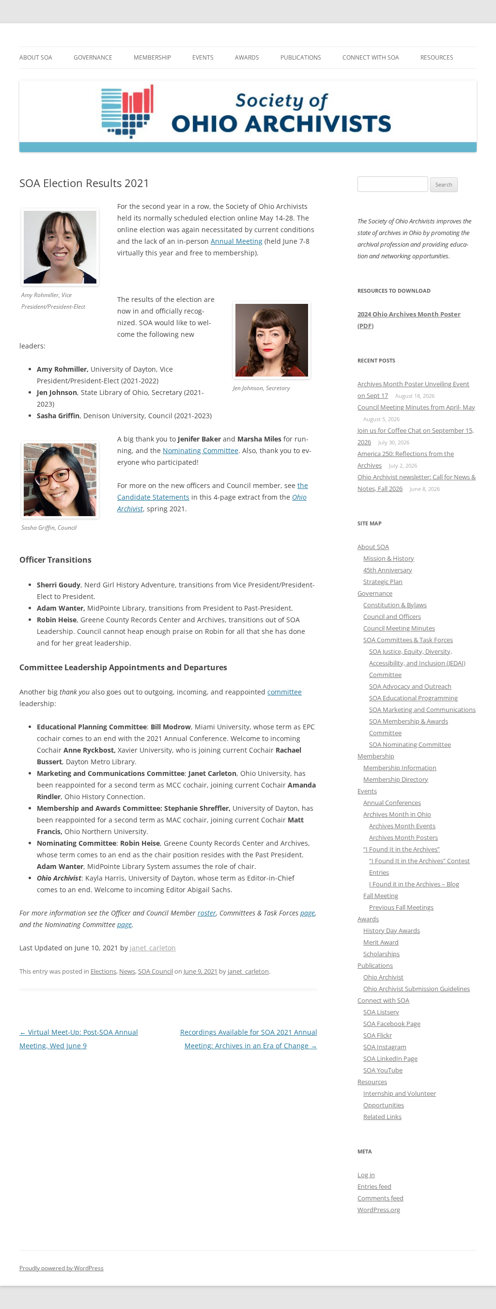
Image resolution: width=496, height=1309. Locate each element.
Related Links (382, 1116)
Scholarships (381, 953)
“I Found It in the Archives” (401, 849)
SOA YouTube (383, 1070)
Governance (93, 57)
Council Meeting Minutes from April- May (416, 407)
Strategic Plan (383, 581)
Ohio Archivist (383, 977)
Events (203, 57)
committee (284, 691)
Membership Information (399, 767)
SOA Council (155, 971)
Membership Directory (395, 779)
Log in (366, 1174)
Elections (103, 971)
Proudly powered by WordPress (61, 1268)
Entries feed (374, 1186)
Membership (152, 57)
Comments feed (380, 1198)
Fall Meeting (380, 895)
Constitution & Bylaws (395, 604)
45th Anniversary (387, 570)
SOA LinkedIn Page (390, 1058)
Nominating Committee (200, 450)
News (127, 971)
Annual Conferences (392, 802)
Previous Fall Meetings (401, 907)
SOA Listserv (381, 1012)
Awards (247, 57)
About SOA (35, 57)
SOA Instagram (384, 1046)
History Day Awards (391, 930)
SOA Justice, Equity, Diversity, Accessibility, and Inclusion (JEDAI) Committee (417, 663)
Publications (300, 57)
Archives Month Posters (403, 837)
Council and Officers (392, 616)
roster (207, 912)
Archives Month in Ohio (397, 814)
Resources (436, 57)
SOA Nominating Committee (410, 744)
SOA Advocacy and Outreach (410, 686)
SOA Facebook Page (391, 1023)
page (307, 912)
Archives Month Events (402, 825)
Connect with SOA (370, 57)
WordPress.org (378, 1209)
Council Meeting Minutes (399, 628)
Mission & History (388, 558)
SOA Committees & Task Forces (408, 639)
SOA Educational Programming (413, 698)
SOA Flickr (377, 1035)
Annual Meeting (237, 241)
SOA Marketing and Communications (422, 709)
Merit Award (381, 942)
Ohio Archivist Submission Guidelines (416, 988)
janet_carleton (153, 947)
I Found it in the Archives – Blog (414, 884)
